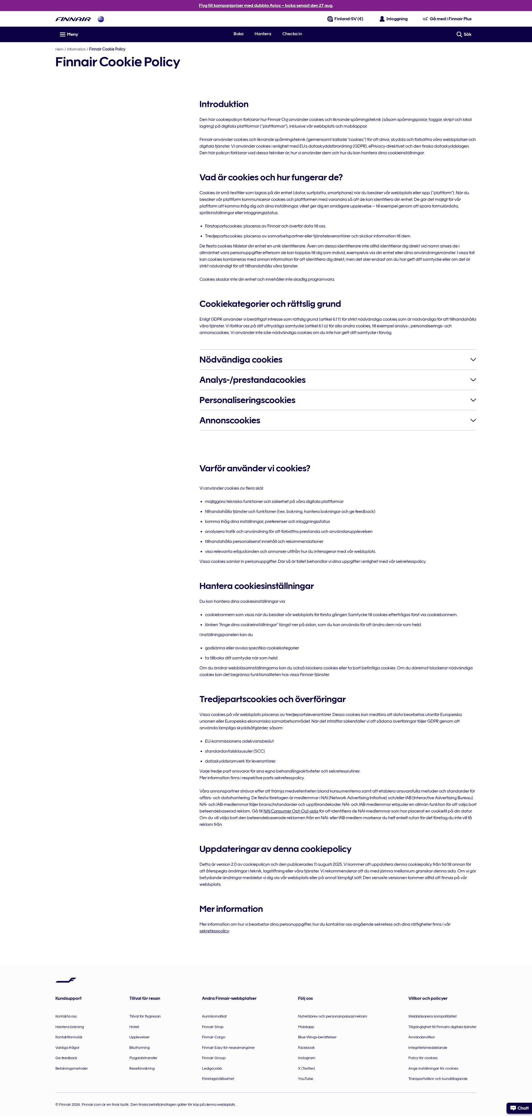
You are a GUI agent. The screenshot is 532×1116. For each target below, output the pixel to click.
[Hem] (73, 19)
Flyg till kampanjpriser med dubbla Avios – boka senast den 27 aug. (266, 5)
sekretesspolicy (214, 930)
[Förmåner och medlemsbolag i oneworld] (101, 19)
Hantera (263, 33)
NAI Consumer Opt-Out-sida (291, 811)
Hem (59, 49)
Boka (239, 33)
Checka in (292, 33)
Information (76, 49)
